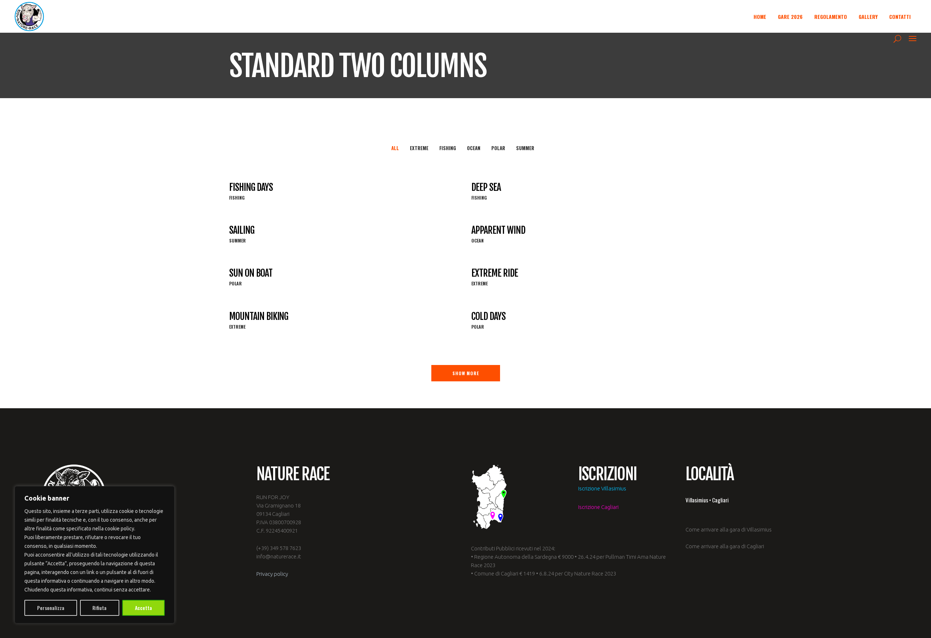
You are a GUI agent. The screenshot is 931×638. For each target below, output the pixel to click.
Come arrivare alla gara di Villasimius (729, 529)
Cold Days (488, 316)
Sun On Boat (250, 273)
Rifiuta (99, 607)
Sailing (241, 230)
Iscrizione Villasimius (602, 488)
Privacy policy (272, 574)
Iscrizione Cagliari (598, 507)
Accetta (143, 607)
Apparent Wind (498, 230)
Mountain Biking (258, 316)
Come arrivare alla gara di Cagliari (725, 546)
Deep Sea (486, 187)
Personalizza (50, 607)
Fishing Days (251, 187)
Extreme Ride (494, 273)
